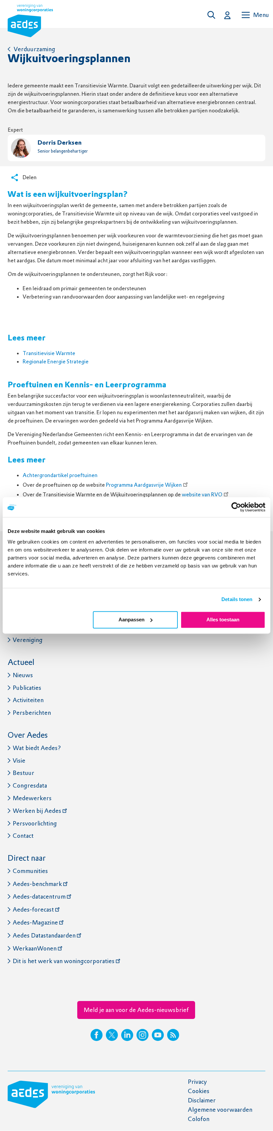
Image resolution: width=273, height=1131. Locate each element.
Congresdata (30, 785)
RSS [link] (173, 1035)
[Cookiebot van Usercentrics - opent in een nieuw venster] (236, 507)
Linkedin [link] (127, 1035)
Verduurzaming (34, 49)
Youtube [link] (158, 1035)
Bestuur (23, 773)
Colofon (198, 1119)
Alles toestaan (222, 619)
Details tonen (236, 599)
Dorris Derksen (60, 143)
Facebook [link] (97, 1035)
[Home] (30, 22)
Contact (23, 835)
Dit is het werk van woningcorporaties (64, 961)
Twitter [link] (112, 1035)
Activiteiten (28, 700)
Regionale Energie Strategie (56, 361)
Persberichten (32, 712)
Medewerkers (32, 798)
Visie (19, 760)
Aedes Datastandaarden (44, 935)
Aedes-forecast (33, 909)
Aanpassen (131, 619)
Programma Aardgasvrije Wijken (144, 484)
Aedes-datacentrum (39, 896)
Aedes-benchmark (37, 884)
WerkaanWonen (35, 948)
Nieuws (23, 675)
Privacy (197, 1081)
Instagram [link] (142, 1035)
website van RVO (202, 494)
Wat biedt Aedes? (37, 748)
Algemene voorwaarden (220, 1109)
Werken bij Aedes (37, 811)
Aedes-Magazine (35, 922)
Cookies (198, 1091)
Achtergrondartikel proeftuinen (60, 475)
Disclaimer (202, 1100)
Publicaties (27, 687)
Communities (30, 871)
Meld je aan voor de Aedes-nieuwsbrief (136, 1010)
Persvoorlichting (35, 823)
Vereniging (28, 640)
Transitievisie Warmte (49, 353)
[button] (213, 15)
